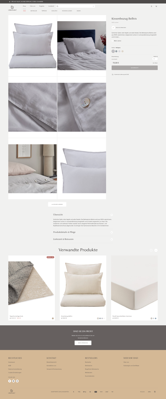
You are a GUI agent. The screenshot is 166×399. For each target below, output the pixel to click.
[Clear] (93, 6)
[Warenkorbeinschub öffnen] (156, 6)
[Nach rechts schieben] (156, 250)
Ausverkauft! (134, 67)
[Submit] (57, 6)
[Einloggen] (151, 6)
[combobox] (75, 6)
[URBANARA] (12, 8)
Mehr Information (83, 343)
